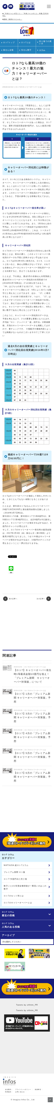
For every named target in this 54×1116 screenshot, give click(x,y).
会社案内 (8, 1089)
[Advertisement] (27, 625)
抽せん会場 (8, 50)
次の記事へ (41, 599)
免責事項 (38, 1089)
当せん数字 (26, 50)
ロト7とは (26, 42)
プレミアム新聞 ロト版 (14, 872)
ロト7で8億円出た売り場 (15, 879)
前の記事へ (12, 599)
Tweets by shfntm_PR (27, 1005)
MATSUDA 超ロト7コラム (16, 865)
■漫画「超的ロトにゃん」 (12, 19)
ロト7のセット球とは (14, 896)
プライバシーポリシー (23, 1089)
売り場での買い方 (45, 42)
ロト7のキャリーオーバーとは (18, 903)
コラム (42, 50)
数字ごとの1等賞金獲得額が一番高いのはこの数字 (25, 887)
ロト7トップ (9, 42)
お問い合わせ (20, 1092)
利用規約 (8, 1092)
